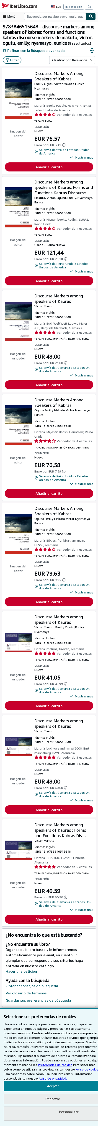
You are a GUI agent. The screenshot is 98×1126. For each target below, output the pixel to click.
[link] (92, 50)
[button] (81, 157)
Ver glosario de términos (26, 993)
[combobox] (55, 16)
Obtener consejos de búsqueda (32, 986)
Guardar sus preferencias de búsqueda (38, 1000)
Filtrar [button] (14, 60)
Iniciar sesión (73, 6)
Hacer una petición (21, 971)
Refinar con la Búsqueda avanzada (36, 50)
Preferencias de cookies (55, 1065)
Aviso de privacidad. (53, 1078)
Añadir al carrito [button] (49, 167)
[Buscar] (90, 16)
